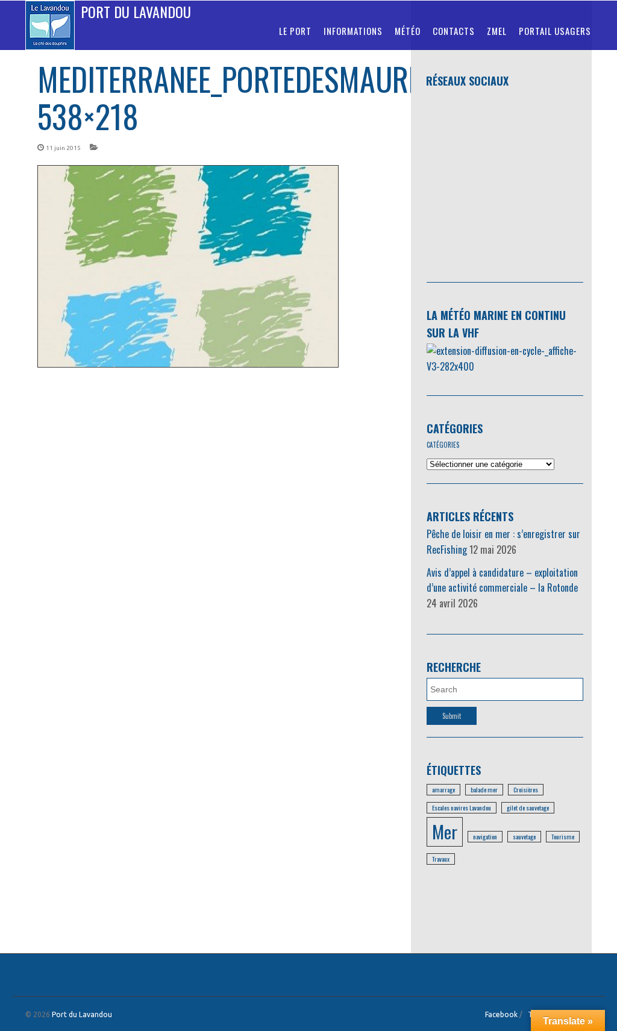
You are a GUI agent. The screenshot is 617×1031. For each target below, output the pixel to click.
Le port (295, 30)
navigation (485, 836)
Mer (444, 831)
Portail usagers (555, 30)
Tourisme (562, 836)
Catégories (455, 428)
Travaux (440, 858)
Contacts (454, 30)
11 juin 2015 (63, 148)
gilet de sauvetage (528, 807)
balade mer (484, 789)
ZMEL (497, 30)
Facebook (501, 1014)
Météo (408, 30)
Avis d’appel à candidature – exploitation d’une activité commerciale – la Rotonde (502, 580)
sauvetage (524, 836)
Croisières (525, 789)
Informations (353, 30)
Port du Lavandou (136, 11)
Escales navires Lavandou (461, 807)
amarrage (443, 789)
